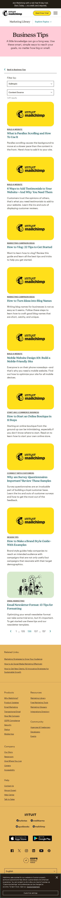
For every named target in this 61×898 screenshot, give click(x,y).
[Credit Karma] (38, 821)
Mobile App (9, 734)
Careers (7, 765)
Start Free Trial (42, 13)
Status (7, 729)
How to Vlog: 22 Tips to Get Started (29, 247)
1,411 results (12, 98)
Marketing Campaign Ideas (21, 243)
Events (33, 736)
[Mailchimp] (39, 827)
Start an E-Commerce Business (23, 412)
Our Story (8, 752)
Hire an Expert (10, 790)
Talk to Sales (9, 799)
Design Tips (12, 537)
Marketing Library (20, 21)
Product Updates (11, 702)
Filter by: (11, 77)
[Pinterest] (49, 851)
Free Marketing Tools (39, 702)
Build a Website (14, 129)
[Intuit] (30, 815)
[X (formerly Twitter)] (19, 851)
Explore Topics (42, 21)
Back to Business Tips (16, 69)
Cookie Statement (33, 887)
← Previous (11, 631)
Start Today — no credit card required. (30, 5)
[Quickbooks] (22, 827)
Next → (50, 631)
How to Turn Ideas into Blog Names (29, 300)
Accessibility (9, 770)
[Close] (56, 877)
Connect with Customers (20, 473)
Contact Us (9, 786)
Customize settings (30, 893)
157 (43, 631)
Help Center (9, 795)
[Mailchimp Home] (12, 13)
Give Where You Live (13, 761)
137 (36, 631)
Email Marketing (15, 601)
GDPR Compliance (12, 720)
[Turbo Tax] (21, 821)
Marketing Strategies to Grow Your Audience (23, 659)
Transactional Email (12, 711)
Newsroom (8, 757)
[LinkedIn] (33, 851)
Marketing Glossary (38, 707)
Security (7, 725)
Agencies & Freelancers (40, 727)
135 (23, 631)
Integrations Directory (39, 711)
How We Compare (11, 716)
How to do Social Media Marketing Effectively (23, 664)
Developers (35, 732)
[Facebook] (12, 851)
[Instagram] (26, 851)
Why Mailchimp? (11, 698)
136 (29, 631)
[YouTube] (41, 851)
